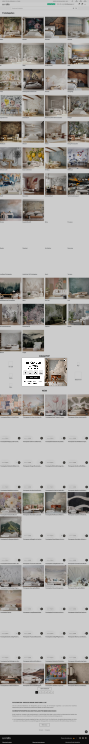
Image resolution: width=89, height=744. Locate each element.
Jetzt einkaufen (33, 377)
